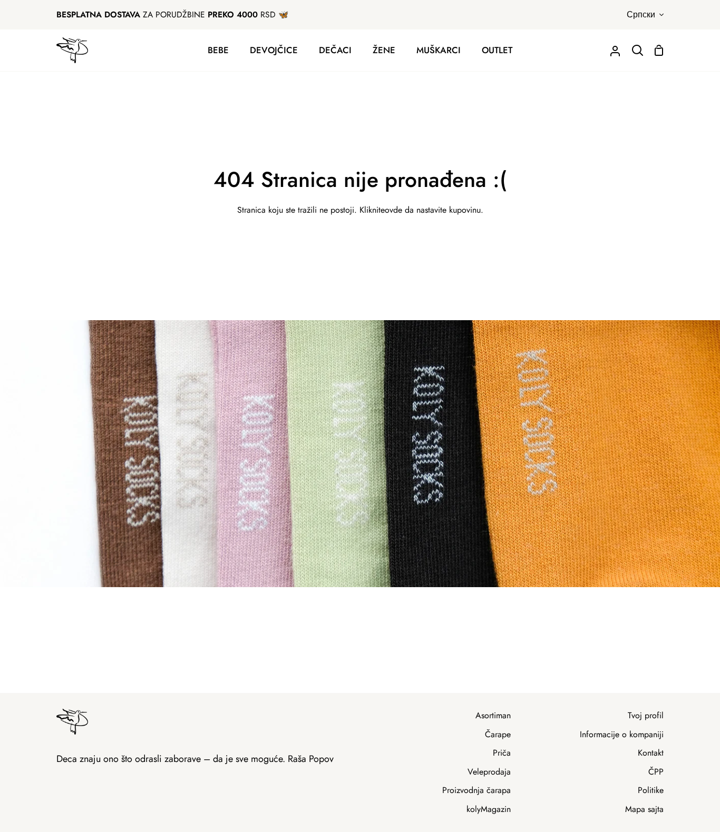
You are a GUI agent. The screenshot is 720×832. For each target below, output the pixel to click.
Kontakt (651, 753)
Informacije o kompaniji (622, 734)
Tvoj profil (646, 715)
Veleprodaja (489, 772)
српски (641, 14)
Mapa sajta (644, 809)
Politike (651, 790)
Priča (502, 753)
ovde (393, 210)
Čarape (498, 734)
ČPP (656, 772)
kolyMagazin (488, 809)
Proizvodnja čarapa (476, 790)
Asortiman (493, 715)
